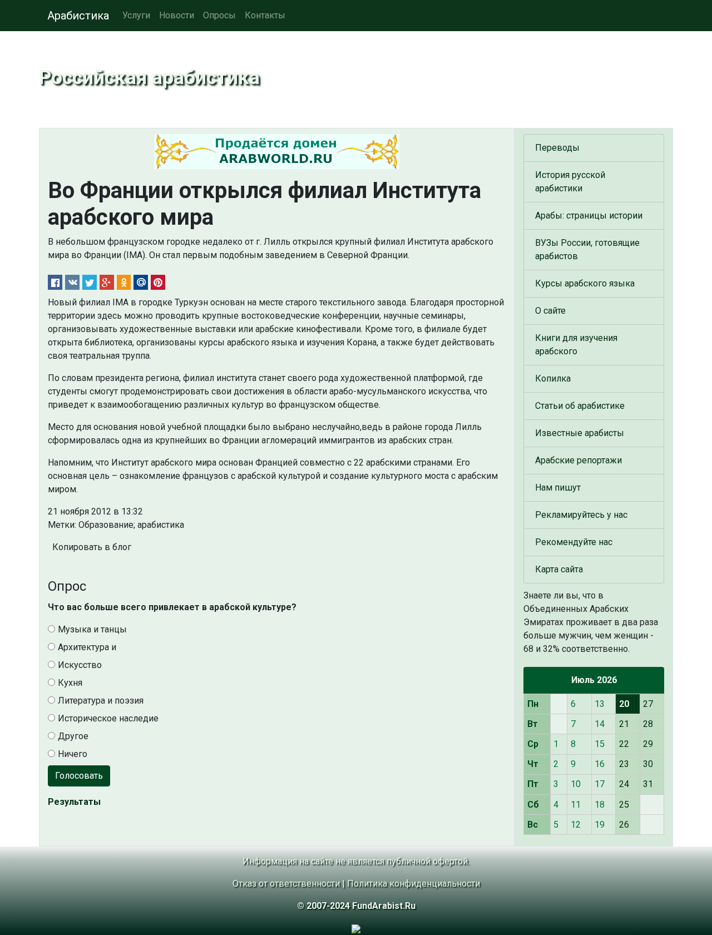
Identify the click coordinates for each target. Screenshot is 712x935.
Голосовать (79, 775)
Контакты (265, 15)
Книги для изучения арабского (576, 345)
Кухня (70, 682)
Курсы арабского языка (585, 283)
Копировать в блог (91, 547)
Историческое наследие (108, 718)
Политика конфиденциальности (413, 883)
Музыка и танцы (92, 629)
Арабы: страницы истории (588, 215)
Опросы (219, 15)
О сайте (550, 310)
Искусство (80, 665)
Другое (73, 736)
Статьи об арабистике (580, 405)
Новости (176, 15)
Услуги (136, 15)
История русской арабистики (570, 182)
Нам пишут (558, 487)
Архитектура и (87, 647)
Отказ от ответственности (286, 883)
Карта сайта (559, 569)
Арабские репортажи (578, 460)
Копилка (553, 378)
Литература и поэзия (101, 700)
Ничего (72, 754)
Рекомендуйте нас (573, 542)
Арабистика (78, 15)
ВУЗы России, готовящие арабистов (587, 249)
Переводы (557, 147)
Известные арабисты (579, 433)
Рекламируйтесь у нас (581, 514)
